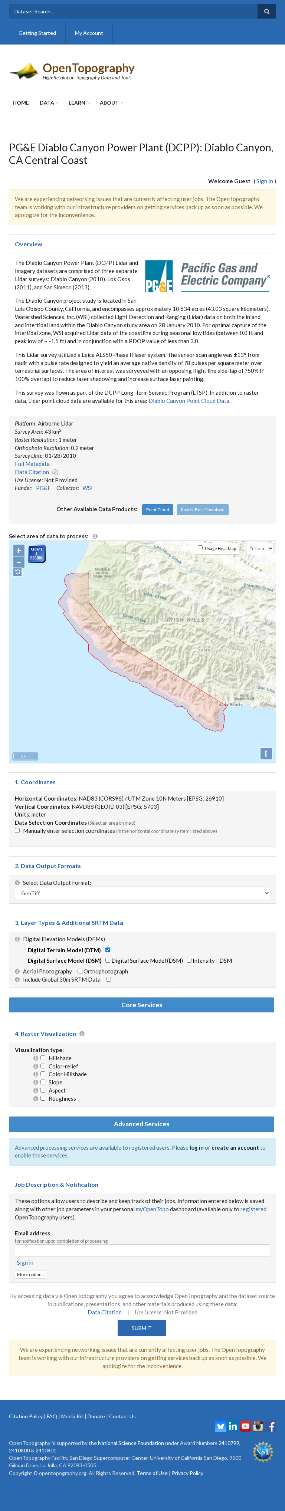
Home (21, 102)
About (109, 102)
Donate (96, 1416)
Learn (77, 102)
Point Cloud (157, 509)
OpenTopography (89, 67)
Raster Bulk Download (203, 509)
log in (197, 1147)
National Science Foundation (131, 1443)
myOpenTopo (152, 1209)
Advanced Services (141, 1124)
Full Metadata (32, 463)
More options (30, 1274)
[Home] (25, 70)
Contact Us (122, 1416)
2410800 (19, 1450)
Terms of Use (152, 1473)
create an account (235, 1147)
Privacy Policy (187, 1473)
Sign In (264, 181)
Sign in (25, 1262)
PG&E (43, 487)
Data (47, 102)
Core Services (141, 1005)
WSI (87, 487)
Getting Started (37, 33)
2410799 (229, 1443)
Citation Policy (26, 1416)
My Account (89, 33)
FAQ (52, 1416)
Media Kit (72, 1416)
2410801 (46, 1450)
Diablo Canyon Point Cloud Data (188, 400)
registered (253, 1209)
